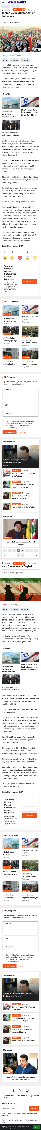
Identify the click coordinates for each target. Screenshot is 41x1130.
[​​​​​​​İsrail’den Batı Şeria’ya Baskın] (11, 358)
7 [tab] (31, 550)
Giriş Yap (23, 432)
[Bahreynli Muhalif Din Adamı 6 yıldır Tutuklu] (20, 473)
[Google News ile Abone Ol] (8, 55)
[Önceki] (5, 555)
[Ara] (13, 6)
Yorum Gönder (9, 432)
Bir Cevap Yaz (10, 377)
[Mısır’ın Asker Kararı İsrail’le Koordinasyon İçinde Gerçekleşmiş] (30, 107)
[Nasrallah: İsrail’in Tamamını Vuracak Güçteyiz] (20, 495)
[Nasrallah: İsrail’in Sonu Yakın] (20, 506)
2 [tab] (9, 550)
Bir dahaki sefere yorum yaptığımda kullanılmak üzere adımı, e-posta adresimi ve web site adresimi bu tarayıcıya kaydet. (20, 424)
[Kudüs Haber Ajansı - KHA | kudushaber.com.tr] (16, 2)
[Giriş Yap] (18, 6)
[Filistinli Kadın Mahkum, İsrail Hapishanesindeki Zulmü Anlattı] (11, 107)
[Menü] (4, 2)
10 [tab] (22, 555)
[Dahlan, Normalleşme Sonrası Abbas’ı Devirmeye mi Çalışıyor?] (20, 456)
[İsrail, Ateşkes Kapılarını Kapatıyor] (30, 358)
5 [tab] (22, 550)
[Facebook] (13, 1090)
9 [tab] (18, 555)
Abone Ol (29, 281)
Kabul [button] (36, 1127)
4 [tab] (18, 550)
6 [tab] (27, 550)
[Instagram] (27, 1090)
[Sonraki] (36, 555)
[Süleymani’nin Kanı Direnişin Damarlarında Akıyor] (20, 484)
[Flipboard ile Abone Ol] (18, 55)
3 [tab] (13, 550)
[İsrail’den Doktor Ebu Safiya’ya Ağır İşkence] (11, 128)
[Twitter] (20, 1090)
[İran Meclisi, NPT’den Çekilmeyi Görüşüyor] (30, 336)
